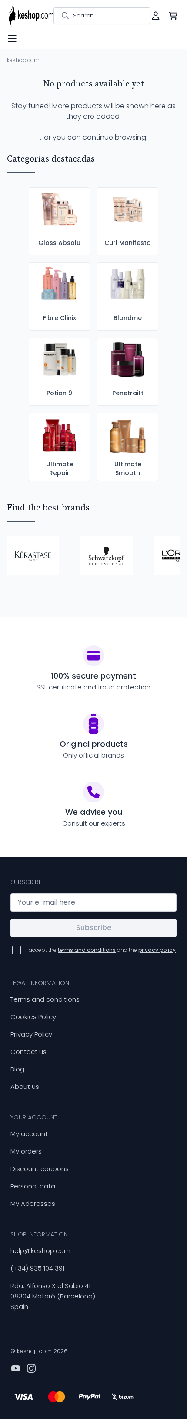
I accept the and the (101, 950)
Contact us (28, 1051)
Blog (17, 1069)
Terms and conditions (45, 999)
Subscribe (93, 928)
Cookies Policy (33, 1016)
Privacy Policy (31, 1034)
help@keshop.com (40, 1250)
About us (24, 1086)
